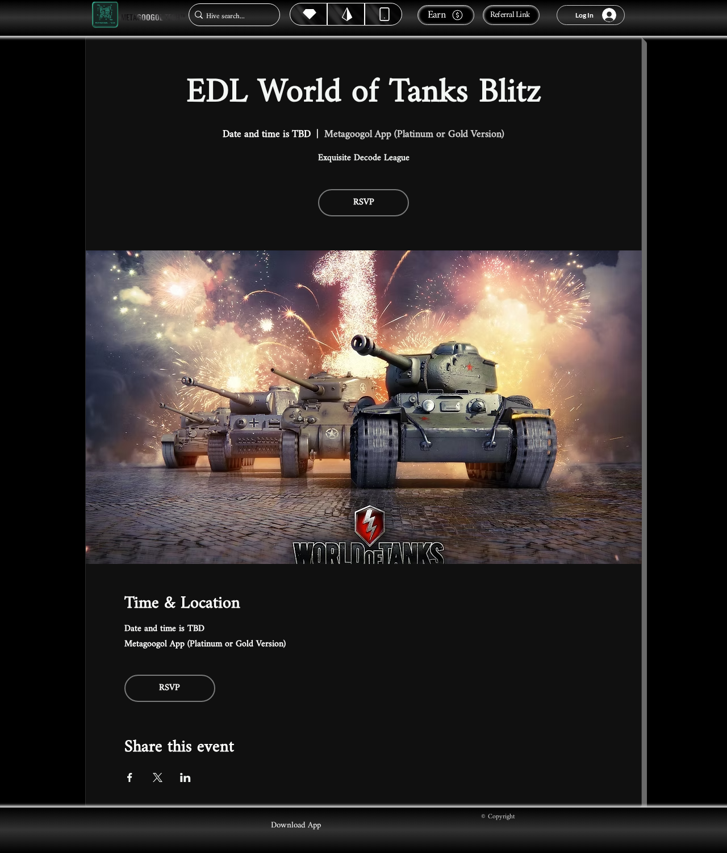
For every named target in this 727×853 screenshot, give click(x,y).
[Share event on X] (157, 777)
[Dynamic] (383, 14)
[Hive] (308, 14)
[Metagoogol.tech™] (105, 15)
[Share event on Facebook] (129, 777)
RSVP (363, 202)
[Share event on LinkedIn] (185, 777)
